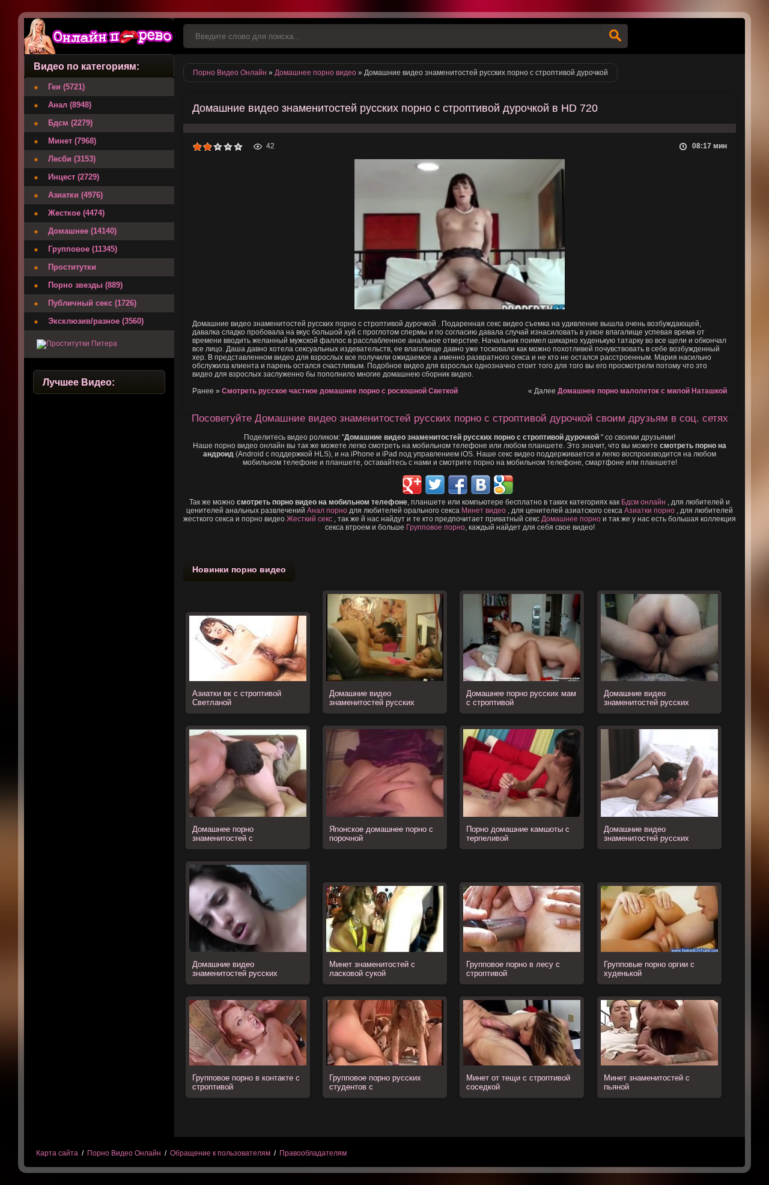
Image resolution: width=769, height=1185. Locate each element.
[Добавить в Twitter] (435, 484)
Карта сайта (57, 1153)
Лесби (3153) (72, 158)
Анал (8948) (69, 104)
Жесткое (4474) (76, 212)
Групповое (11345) (82, 248)
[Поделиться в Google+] (412, 484)
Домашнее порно (571, 519)
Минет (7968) (72, 140)
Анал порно (327, 510)
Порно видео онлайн (99, 36)
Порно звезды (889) (85, 284)
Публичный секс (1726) (92, 303)
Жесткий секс (309, 519)
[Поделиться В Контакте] (480, 484)
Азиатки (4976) (75, 194)
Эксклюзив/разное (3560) (96, 321)
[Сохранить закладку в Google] (503, 484)
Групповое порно (435, 527)
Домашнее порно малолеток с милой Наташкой (642, 391)
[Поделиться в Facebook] (457, 484)
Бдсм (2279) (70, 122)
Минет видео (483, 510)
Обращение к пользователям (220, 1153)
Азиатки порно (649, 510)
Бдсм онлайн (643, 502)
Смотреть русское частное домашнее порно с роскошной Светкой (340, 391)
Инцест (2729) (73, 176)
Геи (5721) (66, 86)
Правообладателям (313, 1153)
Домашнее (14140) (82, 230)
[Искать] (615, 36)
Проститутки (72, 266)
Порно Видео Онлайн (124, 1153)
